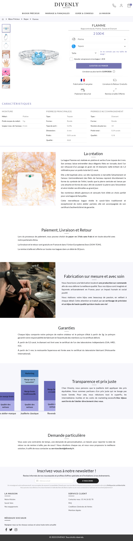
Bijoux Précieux (14, 19)
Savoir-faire (9, 503)
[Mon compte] (121, 7)
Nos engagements (11, 507)
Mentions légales (74, 510)
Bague (26, 19)
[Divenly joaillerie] (66, 3)
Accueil (3, 19)
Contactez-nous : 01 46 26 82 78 (80, 499)
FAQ (70, 503)
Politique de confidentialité (116, 485)
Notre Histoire (10, 499)
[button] (99, 39)
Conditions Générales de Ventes (80, 507)
